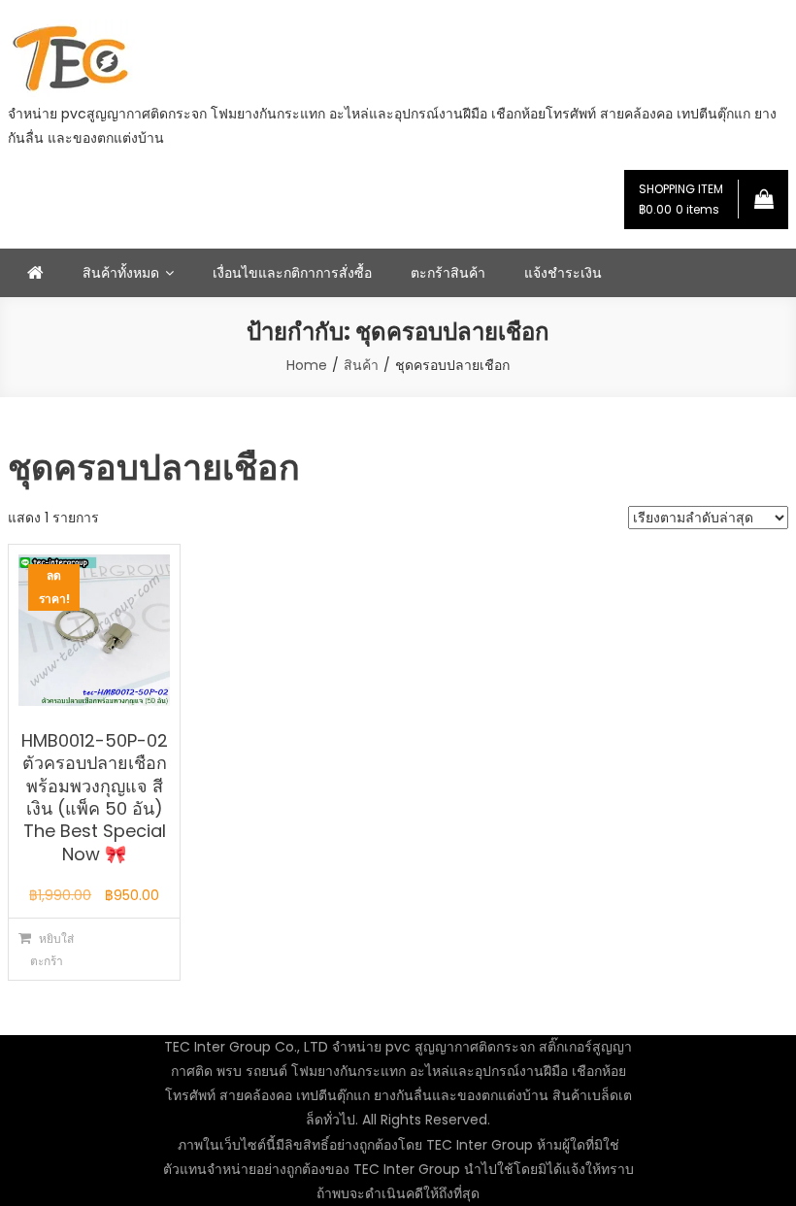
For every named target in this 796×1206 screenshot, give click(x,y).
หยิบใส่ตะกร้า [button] (52, 949)
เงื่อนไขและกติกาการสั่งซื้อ (292, 273)
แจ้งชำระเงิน (563, 273)
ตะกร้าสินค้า (448, 273)
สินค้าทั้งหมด (121, 273)
